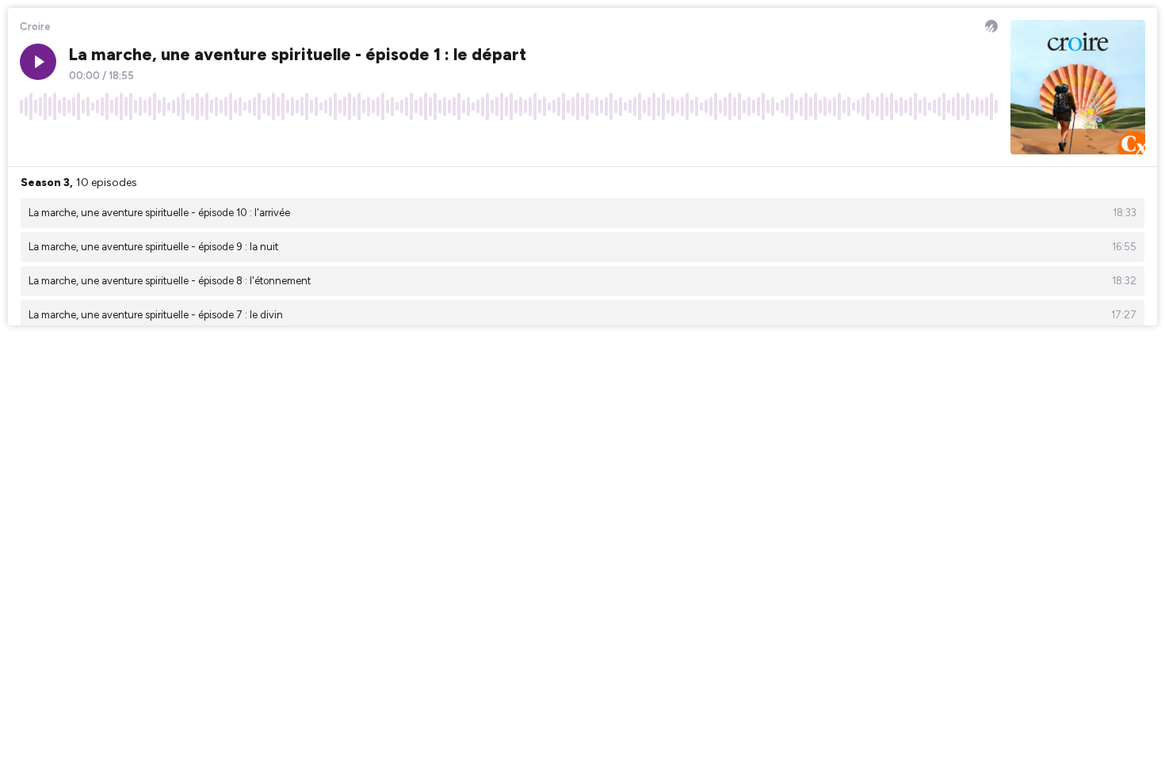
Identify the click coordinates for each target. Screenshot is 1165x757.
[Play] (38, 62)
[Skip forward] (92, 142)
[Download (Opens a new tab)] (926, 142)
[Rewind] (32, 142)
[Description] (986, 142)
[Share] (956, 142)
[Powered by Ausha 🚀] (991, 26)
